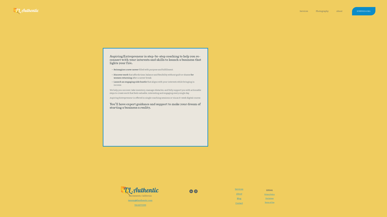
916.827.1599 (140, 205)
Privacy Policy (269, 194)
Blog (239, 198)
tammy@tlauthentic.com (140, 200)
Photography (322, 11)
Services (304, 11)
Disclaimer (269, 198)
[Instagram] (196, 191)
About (339, 11)
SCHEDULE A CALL (364, 11)
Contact (239, 203)
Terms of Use (269, 202)
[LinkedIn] (191, 191)
